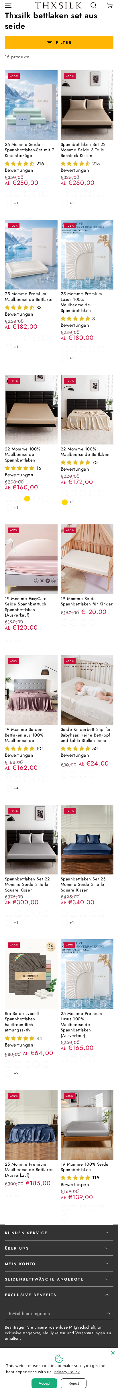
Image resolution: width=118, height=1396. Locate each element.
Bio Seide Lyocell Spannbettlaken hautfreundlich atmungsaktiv (22, 1021)
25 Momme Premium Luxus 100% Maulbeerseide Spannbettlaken (82, 302)
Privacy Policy (67, 1371)
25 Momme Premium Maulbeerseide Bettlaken (29, 297)
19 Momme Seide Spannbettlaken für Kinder (87, 601)
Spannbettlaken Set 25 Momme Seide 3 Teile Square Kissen (83, 884)
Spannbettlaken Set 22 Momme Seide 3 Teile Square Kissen (27, 884)
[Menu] (8, 5)
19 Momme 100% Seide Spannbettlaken (85, 1167)
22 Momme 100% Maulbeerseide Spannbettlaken (22, 454)
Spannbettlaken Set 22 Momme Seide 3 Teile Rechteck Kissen (83, 150)
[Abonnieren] (109, 1314)
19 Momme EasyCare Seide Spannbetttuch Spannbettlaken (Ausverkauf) (26, 607)
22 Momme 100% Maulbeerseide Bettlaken (85, 452)
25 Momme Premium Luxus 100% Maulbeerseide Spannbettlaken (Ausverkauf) (82, 1024)
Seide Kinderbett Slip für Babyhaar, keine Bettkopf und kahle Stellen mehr (86, 735)
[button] (93, 5)
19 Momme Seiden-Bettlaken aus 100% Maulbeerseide (24, 735)
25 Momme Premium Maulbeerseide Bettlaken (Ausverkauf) (29, 1169)
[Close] (113, 1353)
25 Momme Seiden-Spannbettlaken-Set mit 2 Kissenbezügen (30, 150)
